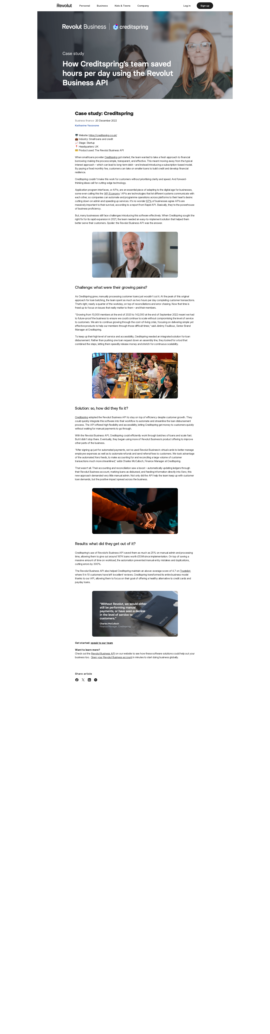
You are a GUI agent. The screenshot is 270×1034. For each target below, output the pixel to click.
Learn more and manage (216, 999)
